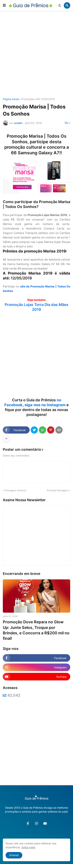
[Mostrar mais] (6, 438)
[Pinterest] (50, 429)
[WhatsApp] (42, 429)
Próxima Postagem (57, 490)
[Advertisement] (36, 54)
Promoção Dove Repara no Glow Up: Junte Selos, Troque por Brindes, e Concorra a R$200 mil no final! (36, 630)
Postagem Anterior (16, 490)
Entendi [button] (14, 855)
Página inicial (11, 99)
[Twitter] (34, 429)
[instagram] (36, 823)
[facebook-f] (28, 823)
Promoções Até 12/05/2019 (38, 99)
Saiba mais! (28, 847)
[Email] (59, 429)
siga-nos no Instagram (45, 405)
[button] (4, 5)
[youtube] (45, 823)
